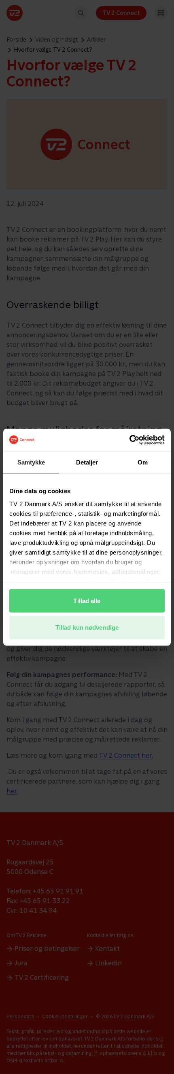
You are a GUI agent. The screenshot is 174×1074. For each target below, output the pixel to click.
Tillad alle (86, 600)
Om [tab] (143, 462)
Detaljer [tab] (87, 462)
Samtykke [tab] (31, 462)
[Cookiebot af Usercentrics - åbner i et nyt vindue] (129, 440)
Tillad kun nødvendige (87, 627)
